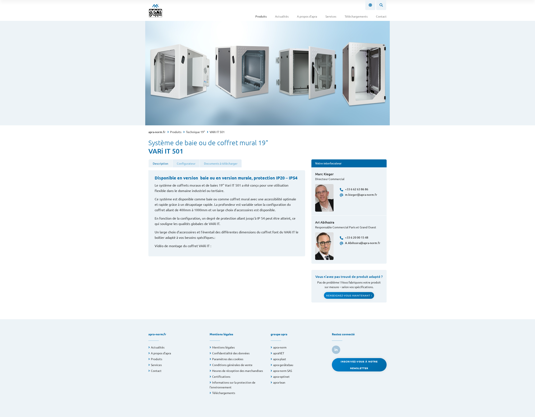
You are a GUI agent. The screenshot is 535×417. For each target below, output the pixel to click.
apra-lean (279, 382)
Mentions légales (223, 347)
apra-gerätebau (283, 365)
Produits (261, 16)
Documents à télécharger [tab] (220, 163)
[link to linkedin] (336, 350)
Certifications (221, 376)
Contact (381, 16)
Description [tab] (160, 163)
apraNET (278, 353)
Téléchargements (356, 16)
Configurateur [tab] (186, 163)
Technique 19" (195, 132)
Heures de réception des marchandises (237, 371)
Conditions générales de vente (232, 365)
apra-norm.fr (157, 132)
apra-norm (280, 347)
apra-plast (279, 359)
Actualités (282, 16)
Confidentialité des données (231, 353)
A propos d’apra (307, 16)
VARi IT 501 (217, 132)
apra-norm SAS (282, 371)
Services (330, 16)
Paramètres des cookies (227, 359)
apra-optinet (281, 376)
